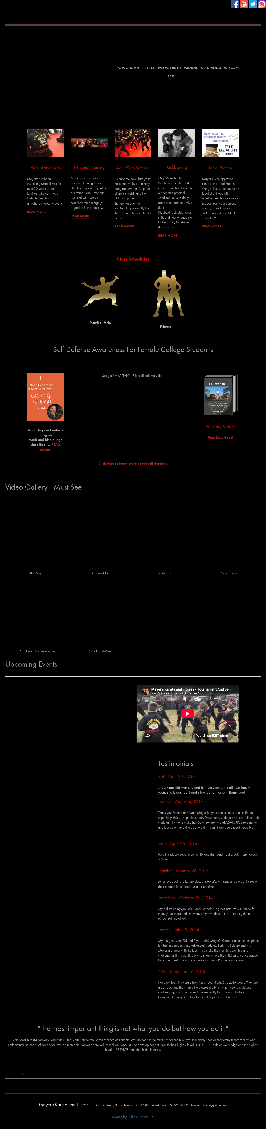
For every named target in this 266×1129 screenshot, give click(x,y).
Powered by (119, 1117)
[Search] (39, 10)
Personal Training (89, 167)
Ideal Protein (220, 167)
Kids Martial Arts (45, 167)
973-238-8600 (179, 1105)
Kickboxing (176, 167)
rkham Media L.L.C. (142, 1117)
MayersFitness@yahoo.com (209, 1105)
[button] (133, 419)
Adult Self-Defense (133, 167)
